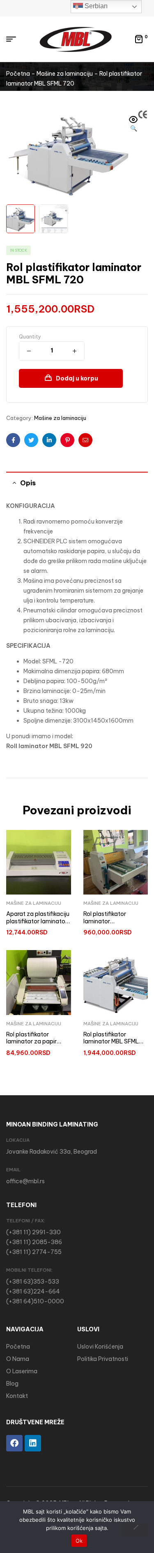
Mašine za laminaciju (65, 73)
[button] (133, 125)
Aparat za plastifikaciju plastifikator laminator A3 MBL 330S (37, 921)
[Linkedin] (33, 1443)
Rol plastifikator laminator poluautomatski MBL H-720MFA (111, 924)
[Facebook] (14, 1443)
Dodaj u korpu (77, 378)
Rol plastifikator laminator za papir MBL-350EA (31, 1041)
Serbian (95, 5)
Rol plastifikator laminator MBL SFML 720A (111, 1041)
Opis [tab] (28, 483)
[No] (135, 1530)
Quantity (30, 337)
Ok (79, 1540)
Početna (18, 73)
